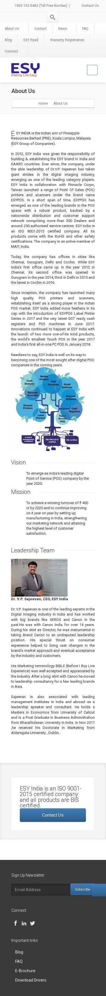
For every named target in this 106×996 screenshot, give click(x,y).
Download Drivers (30, 980)
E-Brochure (25, 970)
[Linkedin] (24, 923)
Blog (19, 952)
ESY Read (30, 40)
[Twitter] (32, 923)
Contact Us (90, 6)
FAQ (85, 29)
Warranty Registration (67, 40)
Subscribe (82, 889)
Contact (40, 29)
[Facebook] (15, 923)
